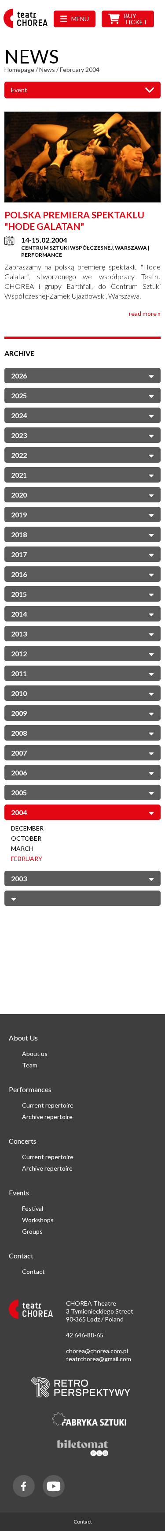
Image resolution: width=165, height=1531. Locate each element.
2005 (19, 792)
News (47, 69)
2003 (19, 878)
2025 (19, 395)
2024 (19, 415)
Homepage (19, 69)
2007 (19, 753)
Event (19, 90)
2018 (19, 534)
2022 (19, 455)
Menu (80, 18)
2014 (19, 614)
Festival (32, 1208)
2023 (19, 435)
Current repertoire (47, 1105)
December (27, 828)
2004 (19, 812)
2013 (19, 633)
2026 (19, 375)
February (26, 858)
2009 (19, 713)
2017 (19, 554)
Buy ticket (135, 19)
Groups (32, 1231)
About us (35, 1053)
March (22, 848)
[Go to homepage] (28, 27)
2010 (19, 693)
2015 (19, 594)
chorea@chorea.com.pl (97, 1351)
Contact (33, 1271)
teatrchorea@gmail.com (98, 1359)
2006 (19, 772)
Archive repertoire (47, 1116)
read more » (145, 313)
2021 (19, 475)
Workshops (38, 1220)
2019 (19, 514)
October (26, 838)
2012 (19, 653)
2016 (19, 574)
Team (29, 1065)
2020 (19, 494)
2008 (19, 733)
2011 (19, 673)
